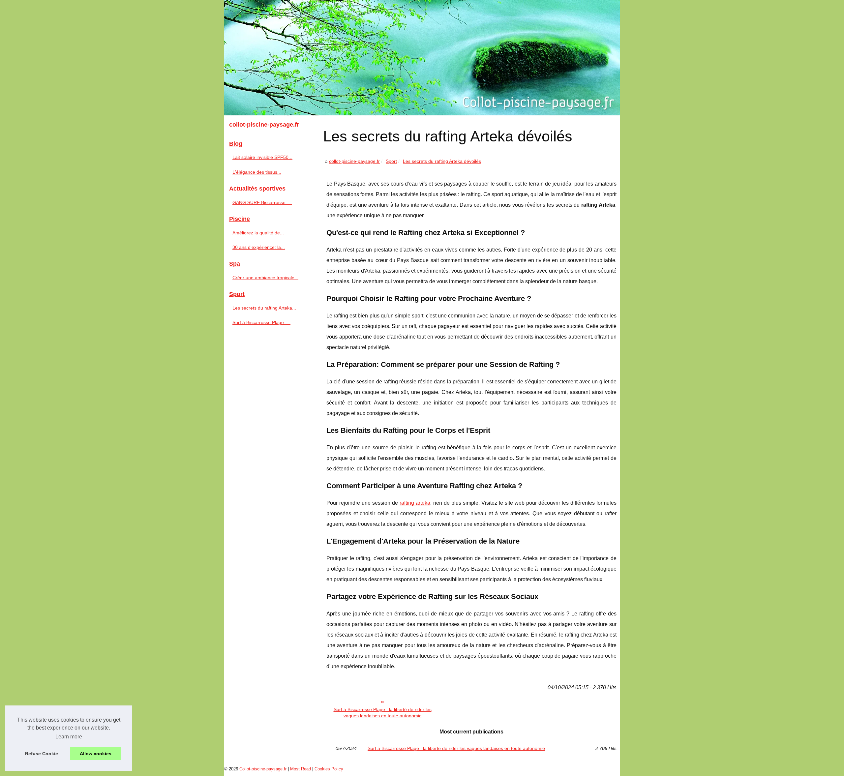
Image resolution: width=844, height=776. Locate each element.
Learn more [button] (68, 736)
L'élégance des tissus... (256, 172)
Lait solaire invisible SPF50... (262, 157)
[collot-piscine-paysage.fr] (422, 57)
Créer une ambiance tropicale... (265, 277)
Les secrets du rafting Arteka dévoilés (442, 161)
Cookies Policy (329, 768)
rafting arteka (415, 503)
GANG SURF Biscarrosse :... (262, 202)
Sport (391, 161)
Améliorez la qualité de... (258, 232)
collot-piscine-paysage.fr (354, 161)
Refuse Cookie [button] (41, 753)
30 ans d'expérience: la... (258, 247)
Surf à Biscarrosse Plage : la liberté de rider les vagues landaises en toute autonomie (383, 712)
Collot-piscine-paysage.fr (262, 768)
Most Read (300, 768)
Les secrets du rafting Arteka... (264, 308)
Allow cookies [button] (95, 753)
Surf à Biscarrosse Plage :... (261, 322)
